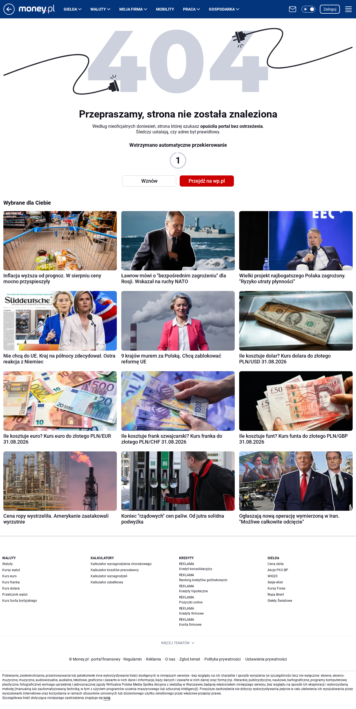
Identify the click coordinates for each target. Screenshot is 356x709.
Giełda (70, 9)
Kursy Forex (276, 588)
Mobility (165, 9)
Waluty (98, 9)
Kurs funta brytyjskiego (19, 601)
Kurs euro (9, 576)
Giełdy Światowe (280, 601)
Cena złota (276, 564)
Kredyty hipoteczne (193, 591)
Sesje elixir (275, 582)
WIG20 (273, 576)
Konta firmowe (190, 625)
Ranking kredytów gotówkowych (203, 580)
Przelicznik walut (15, 594)
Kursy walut (11, 570)
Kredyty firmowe (191, 613)
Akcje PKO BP (278, 570)
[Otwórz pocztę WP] (292, 9)
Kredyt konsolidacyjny (195, 569)
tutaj (106, 698)
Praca (189, 9)
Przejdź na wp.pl (207, 181)
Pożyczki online (190, 602)
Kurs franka (11, 582)
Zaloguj (329, 9)
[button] (308, 9)
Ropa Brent (276, 594)
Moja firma (131, 9)
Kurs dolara (11, 588)
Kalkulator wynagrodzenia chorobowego (121, 564)
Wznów (149, 181)
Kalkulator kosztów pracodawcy (115, 570)
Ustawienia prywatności (265, 659)
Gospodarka (222, 9)
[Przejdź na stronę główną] (9, 13)
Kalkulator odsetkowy (107, 582)
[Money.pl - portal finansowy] (41, 9)
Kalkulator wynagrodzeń (109, 576)
